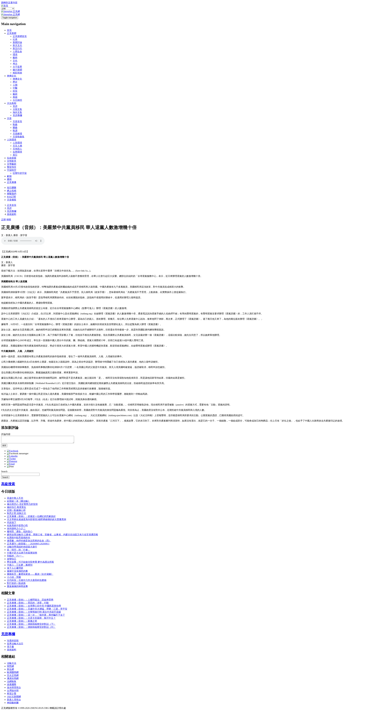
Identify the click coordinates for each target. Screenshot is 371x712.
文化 (15, 60)
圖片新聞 (17, 69)
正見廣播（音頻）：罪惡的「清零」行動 (28, 603)
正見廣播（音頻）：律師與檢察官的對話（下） (31, 624)
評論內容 (5, 434)
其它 (15, 155)
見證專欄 (17, 115)
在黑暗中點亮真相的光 (18, 537)
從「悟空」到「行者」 (18, 550)
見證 (15, 106)
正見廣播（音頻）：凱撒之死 (22, 621)
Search (4, 471)
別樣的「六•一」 (15, 556)
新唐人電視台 (14, 699)
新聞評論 (17, 42)
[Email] (11, 464)
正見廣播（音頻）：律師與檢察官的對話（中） (31, 627)
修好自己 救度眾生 (16, 507)
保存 (4, 445)
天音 (9, 118)
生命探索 (11, 158)
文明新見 (11, 161)
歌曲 (15, 124)
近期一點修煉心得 (16, 510)
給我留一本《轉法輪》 (18, 501)
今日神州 (17, 100)
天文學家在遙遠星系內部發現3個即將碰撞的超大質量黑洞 (36, 519)
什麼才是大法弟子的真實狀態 (22, 553)
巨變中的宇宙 (20, 173)
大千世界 (17, 66)
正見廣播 (11, 182)
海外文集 (17, 112)
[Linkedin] (12, 456)
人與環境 (11, 139)
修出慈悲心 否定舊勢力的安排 (22, 504)
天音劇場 (17, 133)
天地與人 (17, 149)
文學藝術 (11, 164)
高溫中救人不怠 (15, 498)
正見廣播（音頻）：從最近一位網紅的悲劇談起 (31, 516)
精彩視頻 (17, 73)
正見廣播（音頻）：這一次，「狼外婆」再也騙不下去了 (36, 615)
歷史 (15, 82)
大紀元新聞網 (14, 696)
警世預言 (11, 167)
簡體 (8, 219)
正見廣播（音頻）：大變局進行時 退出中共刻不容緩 (34, 612)
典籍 (15, 97)
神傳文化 (11, 76)
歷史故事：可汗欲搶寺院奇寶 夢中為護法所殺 (30, 562)
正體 (3, 219)
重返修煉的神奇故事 (17, 586)
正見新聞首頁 (20, 36)
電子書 (10, 646)
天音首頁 (17, 121)
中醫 (15, 88)
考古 (15, 63)
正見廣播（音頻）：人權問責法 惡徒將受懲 (30, 599)
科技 (15, 91)
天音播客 (11, 200)
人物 (15, 85)
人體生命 (17, 51)
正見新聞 (11, 33)
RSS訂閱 (11, 196)
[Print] (10, 466)
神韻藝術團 (13, 702)
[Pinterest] (12, 461)
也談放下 (11, 522)
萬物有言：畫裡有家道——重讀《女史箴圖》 (30, 574)
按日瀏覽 (11, 187)
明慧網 (10, 666)
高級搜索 (8, 484)
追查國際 (11, 684)
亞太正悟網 (13, 675)
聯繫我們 (11, 193)
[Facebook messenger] (17, 453)
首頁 (9, 30)
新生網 (10, 669)
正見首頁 (11, 205)
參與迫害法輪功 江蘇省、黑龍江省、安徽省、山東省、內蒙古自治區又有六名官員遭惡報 (52, 534)
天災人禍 (17, 146)
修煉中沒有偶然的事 (17, 571)
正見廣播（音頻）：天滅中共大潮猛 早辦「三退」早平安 (37, 609)
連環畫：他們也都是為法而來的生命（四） (29, 540)
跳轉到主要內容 (9, 2)
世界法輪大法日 (15, 643)
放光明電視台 (14, 687)
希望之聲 (11, 693)
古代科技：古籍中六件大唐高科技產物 (26, 580)
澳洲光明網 (13, 678)
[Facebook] (12, 451)
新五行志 (17, 48)
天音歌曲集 (18, 136)
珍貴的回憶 (13, 640)
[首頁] (4, 5)
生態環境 (17, 152)
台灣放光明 (13, 690)
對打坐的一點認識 (16, 583)
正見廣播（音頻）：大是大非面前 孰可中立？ (31, 618)
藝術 (15, 57)
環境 (15, 54)
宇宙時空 (11, 170)
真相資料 (11, 214)
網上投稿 (11, 190)
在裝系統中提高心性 (17, 525)
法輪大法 (11, 663)
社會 (15, 39)
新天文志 (17, 45)
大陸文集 (17, 109)
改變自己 (11, 559)
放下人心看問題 (15, 568)
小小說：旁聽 (14, 577)
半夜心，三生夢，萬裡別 (19, 565)
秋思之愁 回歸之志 (16, 513)
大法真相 (11, 103)
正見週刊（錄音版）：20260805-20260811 (28, 543)
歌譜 (15, 130)
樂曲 (15, 127)
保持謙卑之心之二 (16, 528)
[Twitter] (11, 458)
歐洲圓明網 (13, 672)
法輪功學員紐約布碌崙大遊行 (22, 546)
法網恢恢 (11, 681)
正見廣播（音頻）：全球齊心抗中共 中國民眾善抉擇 (34, 606)
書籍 (9, 179)
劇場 (9, 176)
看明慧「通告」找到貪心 (19, 531)
